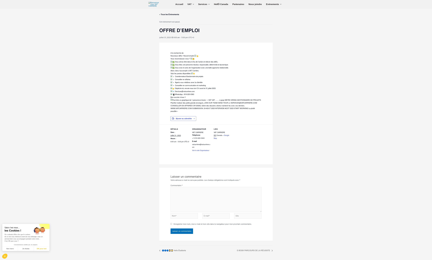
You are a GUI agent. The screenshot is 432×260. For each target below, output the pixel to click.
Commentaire (177, 185)
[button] (4, 256)
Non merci (10, 249)
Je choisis (25, 249)
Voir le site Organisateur (200, 150)
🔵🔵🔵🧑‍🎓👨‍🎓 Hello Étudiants (173, 250)
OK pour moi (41, 249)
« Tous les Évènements (169, 14)
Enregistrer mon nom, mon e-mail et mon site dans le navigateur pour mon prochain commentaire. (213, 224)
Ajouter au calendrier (184, 118)
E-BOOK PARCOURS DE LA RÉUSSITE (254, 250)
